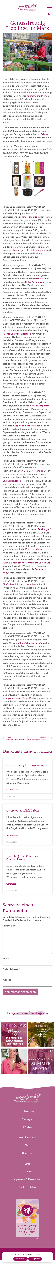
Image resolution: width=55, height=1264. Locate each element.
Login (27, 1163)
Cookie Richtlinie (27, 1187)
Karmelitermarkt (35, 95)
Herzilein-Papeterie (39, 405)
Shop (27, 1145)
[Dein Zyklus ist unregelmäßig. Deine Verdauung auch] (14, 1061)
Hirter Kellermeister (35, 281)
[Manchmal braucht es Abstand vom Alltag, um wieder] (41, 1034)
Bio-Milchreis (32, 549)
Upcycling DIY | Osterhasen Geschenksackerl (23, 857)
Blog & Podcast (27, 1137)
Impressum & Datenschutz (27, 1179)
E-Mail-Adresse (11, 969)
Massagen (27, 1119)
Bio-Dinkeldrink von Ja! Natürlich (19, 584)
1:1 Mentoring (27, 1111)
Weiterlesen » (12, 790)
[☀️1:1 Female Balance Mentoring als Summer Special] (41, 1061)
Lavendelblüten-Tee (13, 480)
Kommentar (9, 925)
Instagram (40, 250)
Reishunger (44, 529)
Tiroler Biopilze (29, 216)
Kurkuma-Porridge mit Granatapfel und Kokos (26, 562)
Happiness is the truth (24, 425)
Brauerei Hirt (42, 278)
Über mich (27, 1153)
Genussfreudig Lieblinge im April (26, 765)
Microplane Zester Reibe (15, 698)
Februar (45, 134)
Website (7, 980)
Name (6, 958)
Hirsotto (16, 250)
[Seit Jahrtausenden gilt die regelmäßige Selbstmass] (14, 1034)
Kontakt (27, 1171)
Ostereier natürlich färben (22, 810)
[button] (49, 8)
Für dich (27, 1127)
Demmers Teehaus (33, 470)
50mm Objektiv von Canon (32, 642)
